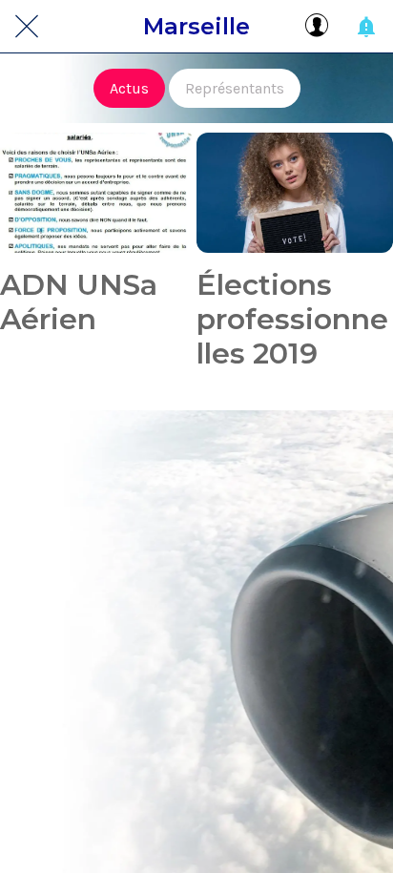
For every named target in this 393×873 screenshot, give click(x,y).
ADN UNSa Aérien (78, 302)
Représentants (234, 88)
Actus (129, 88)
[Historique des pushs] (366, 27)
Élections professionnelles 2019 (292, 319)
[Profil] (317, 27)
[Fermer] (26, 26)
